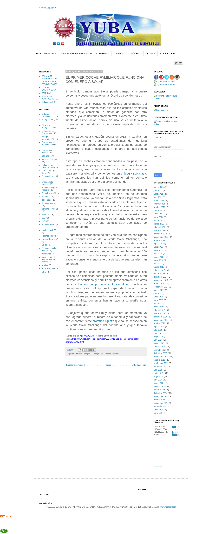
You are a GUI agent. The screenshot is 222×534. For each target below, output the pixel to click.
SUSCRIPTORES (167, 53)
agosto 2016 (159, 327)
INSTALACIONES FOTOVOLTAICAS (76, 53)
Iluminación (47, 236)
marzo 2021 (159, 200)
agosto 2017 (159, 290)
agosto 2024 (159, 187)
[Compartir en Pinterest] (94, 350)
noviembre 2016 (161, 320)
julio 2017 (158, 293)
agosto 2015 (159, 366)
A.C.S (44, 221)
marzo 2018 (159, 267)
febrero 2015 (159, 386)
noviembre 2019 (161, 237)
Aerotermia (47, 254)
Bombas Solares (49, 203)
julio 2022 (158, 191)
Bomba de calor (49, 224)
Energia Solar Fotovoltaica (48, 132)
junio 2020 (158, 214)
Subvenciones (48, 176)
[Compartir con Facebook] (90, 350)
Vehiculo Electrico (50, 159)
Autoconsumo (48, 268)
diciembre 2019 (161, 234)
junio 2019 (158, 247)
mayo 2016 (159, 337)
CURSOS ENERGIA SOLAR (49, 88)
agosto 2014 (159, 406)
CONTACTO (119, 53)
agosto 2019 (159, 244)
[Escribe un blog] (83, 350)
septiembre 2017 (161, 287)
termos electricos (49, 239)
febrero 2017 (159, 310)
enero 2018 (159, 274)
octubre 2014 (160, 400)
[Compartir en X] (87, 350)
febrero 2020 (159, 227)
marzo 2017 (159, 307)
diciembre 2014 (161, 393)
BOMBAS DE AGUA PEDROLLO (50, 97)
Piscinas (46, 214)
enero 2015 (159, 390)
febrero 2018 (159, 270)
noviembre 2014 (161, 396)
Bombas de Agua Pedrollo (49, 189)
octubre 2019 (160, 240)
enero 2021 (159, 204)
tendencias (47, 200)
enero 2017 (159, 313)
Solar (44, 272)
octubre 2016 (160, 323)
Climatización (48, 193)
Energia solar (98, 354)
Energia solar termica (47, 183)
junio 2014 (158, 410)
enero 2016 (159, 350)
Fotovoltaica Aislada (47, 151)
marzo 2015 (159, 383)
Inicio (108, 365)
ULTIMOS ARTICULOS (46, 53)
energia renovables (47, 138)
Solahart (46, 197)
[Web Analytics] (6, 517)
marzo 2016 (159, 343)
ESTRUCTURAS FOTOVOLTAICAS (49, 83)
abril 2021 (158, 197)
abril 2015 (158, 380)
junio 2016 (158, 333)
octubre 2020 (160, 207)
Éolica (45, 245)
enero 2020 (159, 230)
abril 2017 (158, 303)
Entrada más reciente (75, 365)
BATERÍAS (46, 93)
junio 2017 (158, 297)
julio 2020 (158, 210)
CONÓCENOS (135, 53)
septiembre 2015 (161, 363)
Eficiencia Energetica (83, 354)
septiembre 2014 (161, 403)
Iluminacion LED (49, 230)
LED (44, 218)
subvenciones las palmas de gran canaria (49, 259)
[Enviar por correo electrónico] (79, 350)
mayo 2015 (159, 376)
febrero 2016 (159, 346)
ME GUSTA (151, 53)
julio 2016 (158, 330)
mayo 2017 (159, 300)
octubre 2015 (160, 360)
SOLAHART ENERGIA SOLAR (49, 77)
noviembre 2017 (161, 280)
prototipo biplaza (104, 321)
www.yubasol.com (168, 507)
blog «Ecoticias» (135, 173)
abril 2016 (158, 340)
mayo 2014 (159, 413)
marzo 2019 (159, 257)
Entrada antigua (139, 365)
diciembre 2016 (161, 317)
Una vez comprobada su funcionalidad (103, 284)
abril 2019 (158, 254)
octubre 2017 (160, 283)
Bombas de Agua (49, 209)
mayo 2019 (159, 250)
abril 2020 (158, 220)
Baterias (45, 156)
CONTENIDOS (102, 53)
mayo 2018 (159, 260)
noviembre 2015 (161, 356)
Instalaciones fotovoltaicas (47, 166)
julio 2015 (158, 370)
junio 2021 (158, 194)
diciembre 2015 (161, 353)
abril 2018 (158, 263)
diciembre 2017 (161, 277)
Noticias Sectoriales (112, 354)
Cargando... (159, 466)
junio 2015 (158, 373)
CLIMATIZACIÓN (49, 102)
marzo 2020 (159, 224)
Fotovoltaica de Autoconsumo (48, 143)
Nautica (45, 265)
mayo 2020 (159, 217)
